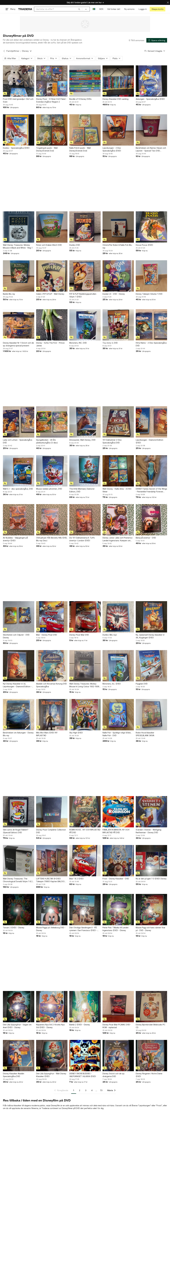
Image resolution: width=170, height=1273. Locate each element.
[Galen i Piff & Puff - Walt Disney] (51, 276)
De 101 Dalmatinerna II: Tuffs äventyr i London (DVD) (82, 539)
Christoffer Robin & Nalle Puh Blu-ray (117, 246)
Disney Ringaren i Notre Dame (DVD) (149, 1074)
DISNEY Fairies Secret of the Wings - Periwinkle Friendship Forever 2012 (151, 490)
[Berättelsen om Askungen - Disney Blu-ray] (18, 714)
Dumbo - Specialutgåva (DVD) (16, 148)
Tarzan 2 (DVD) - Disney (13, 927)
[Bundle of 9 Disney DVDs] (85, 81)
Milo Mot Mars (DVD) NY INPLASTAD (47, 734)
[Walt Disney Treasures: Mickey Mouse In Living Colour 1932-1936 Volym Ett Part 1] (85, 665)
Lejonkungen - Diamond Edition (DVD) (149, 441)
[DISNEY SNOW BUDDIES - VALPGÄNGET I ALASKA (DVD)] (85, 1055)
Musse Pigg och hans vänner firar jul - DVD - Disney (150, 928)
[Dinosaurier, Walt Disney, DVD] (85, 422)
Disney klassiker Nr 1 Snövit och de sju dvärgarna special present (18, 344)
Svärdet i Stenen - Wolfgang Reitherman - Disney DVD (148, 831)
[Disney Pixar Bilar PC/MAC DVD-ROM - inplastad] (118, 1006)
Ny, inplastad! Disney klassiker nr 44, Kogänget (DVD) (150, 636)
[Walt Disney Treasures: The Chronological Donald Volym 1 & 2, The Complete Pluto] (18, 860)
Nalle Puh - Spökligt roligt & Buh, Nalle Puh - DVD (117, 734)
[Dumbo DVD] (85, 227)
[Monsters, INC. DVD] (85, 324)
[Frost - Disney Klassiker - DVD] (118, 860)
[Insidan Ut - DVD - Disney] (118, 276)
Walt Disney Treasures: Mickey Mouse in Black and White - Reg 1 (18, 246)
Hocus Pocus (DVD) (144, 245)
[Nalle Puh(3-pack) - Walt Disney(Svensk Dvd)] (85, 130)
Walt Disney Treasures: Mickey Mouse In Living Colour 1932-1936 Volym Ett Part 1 (84, 685)
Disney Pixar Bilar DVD (79, 635)
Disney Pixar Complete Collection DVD (51, 831)
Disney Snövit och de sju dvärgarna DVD (113, 1074)
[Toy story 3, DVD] (118, 324)
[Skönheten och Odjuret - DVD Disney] (18, 616)
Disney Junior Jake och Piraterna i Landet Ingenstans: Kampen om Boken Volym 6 (118, 539)
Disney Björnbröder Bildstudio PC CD (150, 1026)
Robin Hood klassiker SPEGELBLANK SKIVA (145, 734)
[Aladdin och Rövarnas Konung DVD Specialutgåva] (51, 665)
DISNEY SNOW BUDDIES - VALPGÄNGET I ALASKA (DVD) (82, 1074)
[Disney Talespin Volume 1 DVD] (151, 276)
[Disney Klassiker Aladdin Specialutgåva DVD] (18, 1055)
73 (101, 1090)
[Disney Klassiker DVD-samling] (118, 81)
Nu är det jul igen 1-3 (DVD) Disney (151, 878)
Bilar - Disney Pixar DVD (46, 635)
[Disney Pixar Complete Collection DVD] (51, 811)
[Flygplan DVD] (151, 665)
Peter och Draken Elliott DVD (49, 245)
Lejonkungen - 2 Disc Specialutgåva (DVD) (112, 149)
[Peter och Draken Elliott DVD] (51, 227)
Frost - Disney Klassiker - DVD (116, 878)
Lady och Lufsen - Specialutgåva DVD (17, 441)
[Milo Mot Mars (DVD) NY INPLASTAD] (51, 714)
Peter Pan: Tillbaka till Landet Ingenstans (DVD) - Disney (116, 928)
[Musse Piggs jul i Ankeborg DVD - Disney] (51, 909)
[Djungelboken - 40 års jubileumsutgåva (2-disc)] (51, 422)
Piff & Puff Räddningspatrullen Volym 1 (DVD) (82, 295)
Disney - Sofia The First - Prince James (50, 344)
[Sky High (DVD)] (85, 714)
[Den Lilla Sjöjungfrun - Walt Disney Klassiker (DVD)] (51, 1055)
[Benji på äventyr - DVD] (151, 519)
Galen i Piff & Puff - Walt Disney (50, 294)
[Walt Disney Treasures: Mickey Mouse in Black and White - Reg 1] (18, 227)
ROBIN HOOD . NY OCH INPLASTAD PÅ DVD (84, 831)
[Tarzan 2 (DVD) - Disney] (18, 909)
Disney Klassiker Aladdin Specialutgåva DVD (13, 1074)
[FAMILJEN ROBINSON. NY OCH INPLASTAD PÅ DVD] (118, 811)
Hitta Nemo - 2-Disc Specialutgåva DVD (151, 344)
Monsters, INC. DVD (78, 343)
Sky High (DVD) (76, 733)
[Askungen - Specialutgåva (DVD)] (151, 81)
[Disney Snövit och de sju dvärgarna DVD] (118, 1055)
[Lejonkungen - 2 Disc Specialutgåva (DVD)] (118, 130)
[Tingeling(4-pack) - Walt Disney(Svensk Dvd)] (51, 130)
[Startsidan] (25, 9)
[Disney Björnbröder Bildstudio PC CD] (151, 1006)
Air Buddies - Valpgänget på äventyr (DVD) (15, 539)
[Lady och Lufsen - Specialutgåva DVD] (18, 422)
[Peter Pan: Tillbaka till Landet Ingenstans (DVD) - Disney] (118, 909)
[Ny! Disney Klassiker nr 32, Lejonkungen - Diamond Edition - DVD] (18, 665)
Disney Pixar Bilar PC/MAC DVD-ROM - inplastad (117, 1026)
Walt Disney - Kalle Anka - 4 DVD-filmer (117, 490)
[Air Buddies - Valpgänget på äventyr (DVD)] (18, 519)
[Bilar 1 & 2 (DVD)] (85, 860)
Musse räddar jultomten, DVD (49, 489)
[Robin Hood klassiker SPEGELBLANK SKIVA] (151, 714)
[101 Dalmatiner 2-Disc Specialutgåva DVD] (118, 422)
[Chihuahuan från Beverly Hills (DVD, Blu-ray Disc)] (51, 519)
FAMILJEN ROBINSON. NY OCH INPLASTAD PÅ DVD (116, 831)
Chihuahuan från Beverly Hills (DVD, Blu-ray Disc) (51, 539)
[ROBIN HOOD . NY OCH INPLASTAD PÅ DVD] (85, 811)
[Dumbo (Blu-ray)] (118, 616)
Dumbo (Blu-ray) (110, 635)
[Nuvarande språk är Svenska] (94, 9)
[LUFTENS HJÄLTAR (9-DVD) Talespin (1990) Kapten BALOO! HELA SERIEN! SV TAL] (51, 860)
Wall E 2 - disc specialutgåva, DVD (18, 489)
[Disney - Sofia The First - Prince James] (51, 324)
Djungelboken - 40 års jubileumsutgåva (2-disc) (47, 441)
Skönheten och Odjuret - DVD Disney (16, 636)
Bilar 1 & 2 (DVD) (76, 878)
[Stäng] (168, 2)
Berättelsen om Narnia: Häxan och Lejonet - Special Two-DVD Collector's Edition (151, 149)
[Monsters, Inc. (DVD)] (118, 665)
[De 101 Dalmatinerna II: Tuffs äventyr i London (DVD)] (85, 519)
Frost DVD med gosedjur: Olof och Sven (18, 100)
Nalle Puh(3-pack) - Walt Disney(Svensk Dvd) (80, 149)
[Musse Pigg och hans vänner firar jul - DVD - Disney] (151, 909)
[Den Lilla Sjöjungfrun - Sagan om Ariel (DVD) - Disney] (18, 1006)
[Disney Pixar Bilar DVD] (85, 616)
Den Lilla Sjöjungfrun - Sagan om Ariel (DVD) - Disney (17, 1026)
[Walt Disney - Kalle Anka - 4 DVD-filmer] (118, 470)
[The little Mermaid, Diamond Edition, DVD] (85, 470)
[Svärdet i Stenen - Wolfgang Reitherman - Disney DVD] (151, 811)
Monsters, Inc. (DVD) (112, 684)
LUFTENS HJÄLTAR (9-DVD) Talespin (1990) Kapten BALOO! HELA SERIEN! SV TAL (50, 880)
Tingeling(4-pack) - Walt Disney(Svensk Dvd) (47, 149)
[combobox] (58, 9)
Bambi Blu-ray (9, 294)
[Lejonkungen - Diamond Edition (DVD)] (151, 422)
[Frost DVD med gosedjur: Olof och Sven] (18, 81)
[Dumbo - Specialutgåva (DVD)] (18, 130)
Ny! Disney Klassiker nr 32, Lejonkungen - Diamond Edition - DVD (17, 685)
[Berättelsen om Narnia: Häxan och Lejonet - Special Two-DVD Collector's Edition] (151, 130)
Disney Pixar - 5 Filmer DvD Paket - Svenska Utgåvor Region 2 (51, 100)
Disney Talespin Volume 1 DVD (149, 294)
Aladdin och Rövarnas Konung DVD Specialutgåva (51, 685)
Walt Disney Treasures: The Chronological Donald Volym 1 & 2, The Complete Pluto (18, 880)
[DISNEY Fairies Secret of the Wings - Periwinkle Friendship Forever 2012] (151, 470)
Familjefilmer (12, 51)
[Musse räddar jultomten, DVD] (51, 470)
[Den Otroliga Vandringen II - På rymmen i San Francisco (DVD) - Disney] (85, 909)
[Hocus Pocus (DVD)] (151, 227)
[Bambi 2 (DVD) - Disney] (85, 1006)
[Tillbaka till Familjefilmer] (4, 51)
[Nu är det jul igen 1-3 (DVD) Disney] (151, 860)
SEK (101, 9)
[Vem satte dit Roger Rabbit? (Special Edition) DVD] (18, 811)
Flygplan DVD (142, 684)
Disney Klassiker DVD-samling (115, 99)
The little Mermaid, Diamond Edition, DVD (81, 490)
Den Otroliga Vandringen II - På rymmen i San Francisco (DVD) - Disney (83, 929)
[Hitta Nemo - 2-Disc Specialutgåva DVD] (151, 324)
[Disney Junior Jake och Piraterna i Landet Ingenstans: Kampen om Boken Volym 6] (118, 519)
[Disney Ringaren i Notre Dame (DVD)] (151, 1055)
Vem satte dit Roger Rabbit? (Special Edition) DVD (15, 831)
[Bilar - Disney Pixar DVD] (51, 616)
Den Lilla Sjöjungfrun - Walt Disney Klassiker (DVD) (51, 1074)
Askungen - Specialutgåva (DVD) (150, 99)
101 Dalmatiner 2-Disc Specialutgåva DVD (112, 441)
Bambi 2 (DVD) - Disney (79, 1024)
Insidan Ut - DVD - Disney (114, 294)
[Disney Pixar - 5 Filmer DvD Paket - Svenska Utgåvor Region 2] (51, 81)
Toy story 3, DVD (110, 343)
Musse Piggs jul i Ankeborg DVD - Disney (50, 928)
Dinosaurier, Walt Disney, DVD (82, 440)
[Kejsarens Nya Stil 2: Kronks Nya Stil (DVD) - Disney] (51, 1006)
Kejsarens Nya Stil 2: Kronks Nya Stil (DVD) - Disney (50, 1026)
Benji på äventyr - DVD (146, 538)
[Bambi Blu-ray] (18, 276)
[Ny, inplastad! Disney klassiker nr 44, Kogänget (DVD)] (151, 616)
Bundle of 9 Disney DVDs (80, 99)
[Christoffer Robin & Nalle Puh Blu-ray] (118, 227)
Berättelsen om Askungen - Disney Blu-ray (18, 734)
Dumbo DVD (74, 245)
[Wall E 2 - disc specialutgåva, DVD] (18, 470)
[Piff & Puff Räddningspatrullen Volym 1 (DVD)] (85, 276)
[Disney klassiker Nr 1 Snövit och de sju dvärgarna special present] (18, 324)
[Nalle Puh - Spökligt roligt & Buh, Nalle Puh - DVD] (118, 714)
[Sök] (79, 9)
